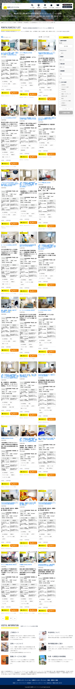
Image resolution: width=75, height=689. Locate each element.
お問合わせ (5, 92)
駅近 (63, 98)
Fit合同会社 (26, 159)
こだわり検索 (51, 7)
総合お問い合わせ (67, 7)
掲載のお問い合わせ (57, 682)
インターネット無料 (66, 100)
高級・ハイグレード (66, 94)
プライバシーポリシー (37, 682)
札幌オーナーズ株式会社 (29, 97)
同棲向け (64, 89)
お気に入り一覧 (68, 4)
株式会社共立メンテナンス (29, 225)
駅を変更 (66, 46)
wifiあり (63, 103)
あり (62, 53)
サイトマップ (22, 682)
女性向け (64, 84)
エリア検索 (32, 7)
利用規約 (29, 682)
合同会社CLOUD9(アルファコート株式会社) (9, 227)
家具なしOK (64, 96)
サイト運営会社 (47, 682)
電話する (15, 92)
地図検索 (45, 7)
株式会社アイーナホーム (10, 95)
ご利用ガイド (57, 7)
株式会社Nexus (46, 101)
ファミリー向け (65, 87)
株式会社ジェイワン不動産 (10, 166)
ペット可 (64, 91)
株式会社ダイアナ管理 (47, 157)
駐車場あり (64, 105)
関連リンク (15, 682)
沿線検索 (38, 7)
